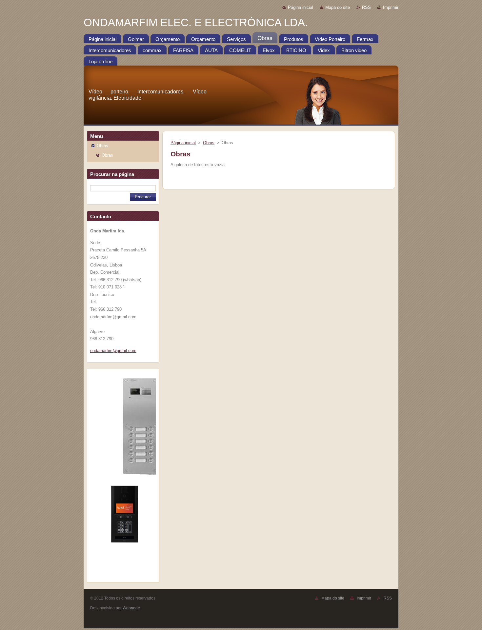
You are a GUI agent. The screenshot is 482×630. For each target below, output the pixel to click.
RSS (366, 7)
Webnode (131, 608)
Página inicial (300, 7)
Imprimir (390, 7)
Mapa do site (337, 7)
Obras (102, 145)
